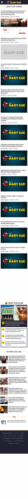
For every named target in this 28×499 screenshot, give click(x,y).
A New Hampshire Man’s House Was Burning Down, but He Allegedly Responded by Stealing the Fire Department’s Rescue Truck (17, 409)
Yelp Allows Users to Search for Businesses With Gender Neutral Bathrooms (13, 39)
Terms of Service (12, 435)
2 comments (16, 42)
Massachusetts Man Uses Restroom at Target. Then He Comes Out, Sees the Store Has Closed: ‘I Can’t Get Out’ (15, 343)
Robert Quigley (5, 199)
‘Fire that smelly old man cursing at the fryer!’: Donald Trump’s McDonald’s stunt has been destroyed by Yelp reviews (13, 12)
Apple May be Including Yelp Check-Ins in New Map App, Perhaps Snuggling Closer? (13, 171)
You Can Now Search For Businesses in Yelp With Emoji (14, 65)
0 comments (16, 67)
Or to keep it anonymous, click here (16, 422)
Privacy (5, 435)
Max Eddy (4, 174)
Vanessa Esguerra (6, 16)
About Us (16, 433)
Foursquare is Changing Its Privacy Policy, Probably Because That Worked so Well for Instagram (12, 118)
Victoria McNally (5, 68)
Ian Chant (4, 95)
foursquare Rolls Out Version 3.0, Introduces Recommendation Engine (13, 222)
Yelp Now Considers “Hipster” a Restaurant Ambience (12, 196)
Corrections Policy (7, 440)
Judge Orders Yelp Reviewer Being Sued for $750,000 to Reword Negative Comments (12, 145)
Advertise (22, 433)
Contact (16, 443)
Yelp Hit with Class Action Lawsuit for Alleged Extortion (13, 248)
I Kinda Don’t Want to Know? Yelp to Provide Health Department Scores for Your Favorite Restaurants (12, 91)
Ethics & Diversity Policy (17, 438)
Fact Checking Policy (18, 440)
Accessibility (20, 435)
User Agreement (7, 438)
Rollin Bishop (5, 148)
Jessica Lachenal (5, 42)
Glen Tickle (4, 122)
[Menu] (2, 2)
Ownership (10, 443)
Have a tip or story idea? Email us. (16, 420)
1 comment (17, 16)
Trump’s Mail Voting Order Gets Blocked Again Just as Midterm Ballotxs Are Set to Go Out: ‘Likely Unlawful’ (16, 400)
